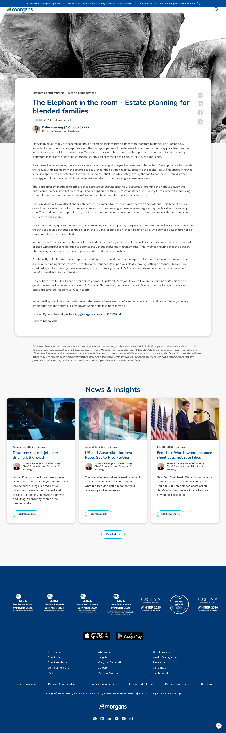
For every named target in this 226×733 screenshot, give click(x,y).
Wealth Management (165, 657)
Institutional (160, 673)
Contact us (55, 652)
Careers (103, 668)
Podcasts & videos (177, 684)
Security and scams (101, 684)
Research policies (25, 684)
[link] (20, 10)
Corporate (159, 668)
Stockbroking (161, 652)
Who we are (105, 652)
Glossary (206, 684)
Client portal (55, 657)
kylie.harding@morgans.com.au (82, 314)
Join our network (58, 668)
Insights (103, 657)
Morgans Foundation (111, 662)
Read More (113, 534)
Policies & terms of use (62, 684)
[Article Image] (41, 419)
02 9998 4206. (117, 314)
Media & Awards (108, 673)
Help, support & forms (139, 684)
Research (159, 662)
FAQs (51, 673)
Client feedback (57, 662)
